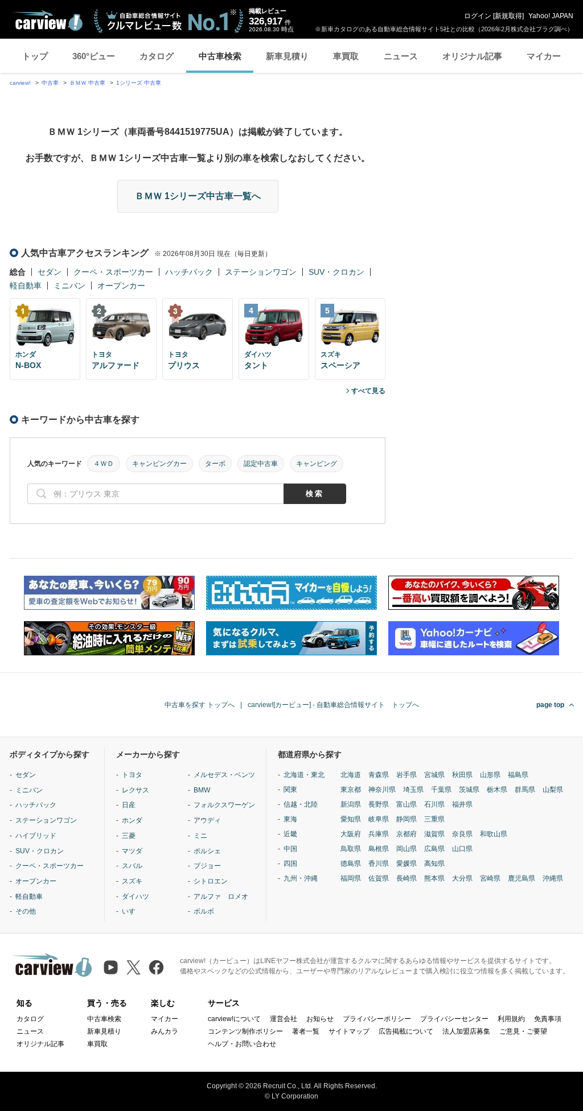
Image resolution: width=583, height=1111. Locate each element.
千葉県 (441, 790)
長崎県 (406, 878)
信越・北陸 (301, 804)
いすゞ (132, 911)
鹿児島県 (521, 878)
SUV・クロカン (336, 271)
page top (550, 704)
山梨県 (553, 790)
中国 (290, 849)
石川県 (434, 804)
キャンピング (316, 464)
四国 (290, 864)
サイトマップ (349, 1031)
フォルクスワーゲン (224, 805)
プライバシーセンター (454, 1019)
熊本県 (434, 878)
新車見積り (287, 56)
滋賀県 (434, 834)
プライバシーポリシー (377, 1019)
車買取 (346, 56)
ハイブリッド (35, 836)
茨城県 (469, 790)
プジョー (207, 866)
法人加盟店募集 (466, 1031)
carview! (20, 83)
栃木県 (497, 790)
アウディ (207, 820)
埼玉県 (413, 790)
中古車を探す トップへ (200, 704)
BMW (202, 790)
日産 (129, 805)
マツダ (132, 851)
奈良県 (462, 834)
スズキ (132, 881)
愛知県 (350, 819)
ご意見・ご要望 (523, 1031)
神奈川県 (382, 790)
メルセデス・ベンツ (224, 775)
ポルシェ (207, 851)
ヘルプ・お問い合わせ (242, 1044)
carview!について (234, 1019)
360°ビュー (93, 56)
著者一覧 (305, 1031)
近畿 (290, 834)
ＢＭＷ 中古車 (87, 83)
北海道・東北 (304, 775)
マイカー (544, 56)
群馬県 (525, 790)
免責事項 (547, 1019)
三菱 (129, 836)
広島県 (434, 849)
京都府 (406, 834)
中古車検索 (220, 56)
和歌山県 (493, 834)
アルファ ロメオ (221, 897)
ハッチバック (189, 271)
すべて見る (368, 391)
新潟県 (350, 804)
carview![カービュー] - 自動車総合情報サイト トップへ (333, 704)
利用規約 (511, 1019)
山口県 (462, 849)
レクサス (135, 790)
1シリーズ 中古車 (138, 83)
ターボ (215, 464)
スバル (132, 866)
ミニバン (69, 285)
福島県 (518, 775)
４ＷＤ (103, 464)
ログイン (477, 16)
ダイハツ (135, 897)
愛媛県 (406, 864)
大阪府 (350, 834)
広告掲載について (406, 1031)
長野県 (378, 804)
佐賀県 (378, 878)
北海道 (350, 775)
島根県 (378, 849)
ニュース (401, 56)
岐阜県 (378, 819)
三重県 (434, 819)
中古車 (50, 83)
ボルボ (204, 911)
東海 (290, 819)
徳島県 (350, 864)
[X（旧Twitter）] (133, 967)
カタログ (156, 56)
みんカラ (164, 1031)
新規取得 (508, 16)
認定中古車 (261, 464)
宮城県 (434, 775)
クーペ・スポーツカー (113, 271)
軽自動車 (26, 285)
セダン (49, 271)
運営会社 (283, 1019)
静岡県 (406, 819)
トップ (35, 56)
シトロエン (211, 881)
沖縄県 (553, 878)
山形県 (490, 775)
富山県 (406, 804)
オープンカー (121, 285)
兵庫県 (378, 834)
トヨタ (132, 775)
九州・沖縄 (301, 878)
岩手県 (406, 775)
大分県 (462, 878)
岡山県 (406, 849)
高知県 (434, 864)
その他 (25, 911)
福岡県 (350, 878)
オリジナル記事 (472, 56)
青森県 (378, 775)
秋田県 (462, 775)
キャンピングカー (159, 464)
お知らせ (320, 1019)
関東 (290, 790)
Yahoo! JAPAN (550, 16)
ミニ (200, 836)
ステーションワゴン (261, 271)
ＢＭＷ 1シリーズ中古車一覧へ (198, 196)
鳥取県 (350, 849)
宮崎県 (490, 878)
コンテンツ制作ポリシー (245, 1031)
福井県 (462, 804)
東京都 (350, 790)
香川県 (378, 864)
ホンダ (132, 820)
